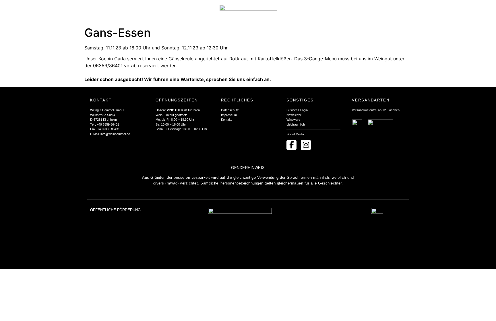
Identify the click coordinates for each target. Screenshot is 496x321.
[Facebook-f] (291, 145)
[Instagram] (306, 145)
